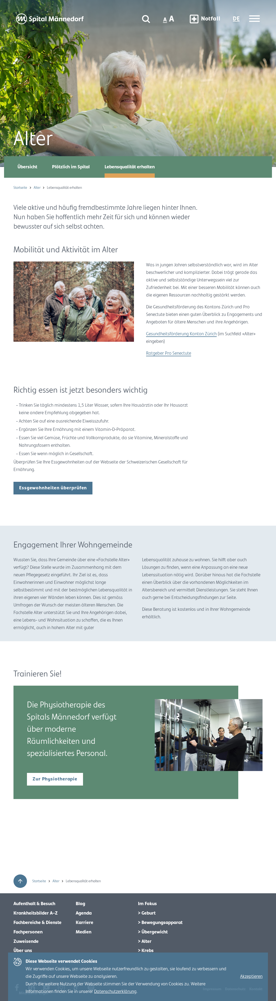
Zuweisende (26, 941)
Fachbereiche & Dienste (37, 922)
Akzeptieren (251, 976)
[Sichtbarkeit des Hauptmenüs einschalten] (254, 19)
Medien (83, 932)
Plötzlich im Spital (71, 167)
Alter (37, 188)
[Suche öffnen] (146, 19)
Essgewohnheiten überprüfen (53, 488)
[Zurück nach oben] (20, 881)
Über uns (22, 950)
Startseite (20, 188)
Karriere (84, 922)
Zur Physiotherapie (55, 779)
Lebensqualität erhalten (130, 167)
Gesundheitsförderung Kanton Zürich (181, 334)
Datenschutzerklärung (115, 991)
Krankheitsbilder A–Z (35, 913)
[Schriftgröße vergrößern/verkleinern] (169, 18)
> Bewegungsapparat (160, 922)
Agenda (84, 913)
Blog (80, 903)
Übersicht (27, 167)
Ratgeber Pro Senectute (168, 353)
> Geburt (147, 913)
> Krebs (146, 950)
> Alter (144, 941)
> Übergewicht (153, 932)
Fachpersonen (28, 932)
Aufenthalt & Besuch (34, 903)
